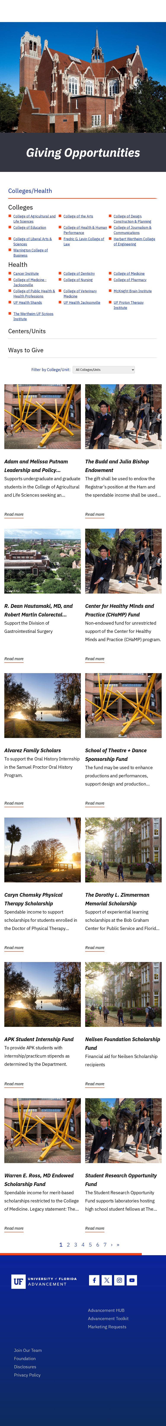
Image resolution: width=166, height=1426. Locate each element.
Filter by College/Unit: (50, 369)
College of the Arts (78, 216)
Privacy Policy (27, 1375)
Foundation (25, 1358)
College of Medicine (129, 273)
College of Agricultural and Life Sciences (34, 219)
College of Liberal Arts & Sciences (32, 241)
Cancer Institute (26, 273)
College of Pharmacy (130, 280)
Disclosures (25, 1367)
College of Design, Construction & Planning (132, 219)
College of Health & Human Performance (85, 230)
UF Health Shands (27, 302)
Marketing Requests (107, 1327)
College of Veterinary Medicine (80, 293)
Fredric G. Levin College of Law (84, 241)
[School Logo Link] (45, 1282)
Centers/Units (27, 331)
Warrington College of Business (30, 253)
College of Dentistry (79, 273)
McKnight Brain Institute (133, 291)
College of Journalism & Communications (133, 230)
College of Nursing (78, 280)
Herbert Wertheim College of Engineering (134, 241)
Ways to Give (25, 350)
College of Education (29, 227)
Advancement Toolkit (108, 1318)
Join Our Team (28, 1350)
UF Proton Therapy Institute (129, 305)
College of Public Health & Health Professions (34, 293)
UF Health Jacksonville (82, 302)
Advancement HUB (106, 1310)
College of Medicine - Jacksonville (29, 282)
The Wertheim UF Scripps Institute (33, 316)
